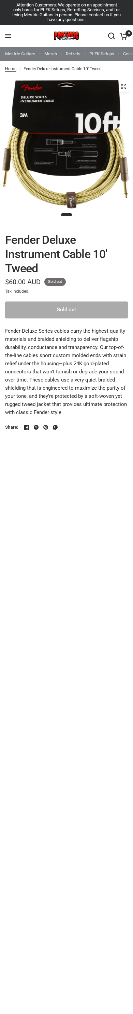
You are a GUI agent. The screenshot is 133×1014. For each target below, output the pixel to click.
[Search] (111, 36)
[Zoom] (124, 86)
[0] (122, 36)
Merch (50, 53)
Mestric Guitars (20, 53)
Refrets (73, 53)
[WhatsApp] (55, 427)
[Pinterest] (46, 427)
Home (10, 68)
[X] (36, 427)
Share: (11, 427)
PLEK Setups (101, 53)
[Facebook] (27, 427)
